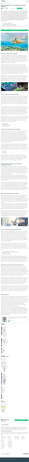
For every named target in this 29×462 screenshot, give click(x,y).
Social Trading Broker (3, 444)
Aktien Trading (9, 441)
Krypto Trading (9, 443)
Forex (4, 404)
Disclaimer (25, 8)
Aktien (2, 404)
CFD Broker (2, 441)
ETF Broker (2, 443)
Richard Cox (10, 320)
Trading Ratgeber (10, 445)
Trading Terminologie (10, 442)
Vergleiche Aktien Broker (3, 410)
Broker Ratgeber (10, 444)
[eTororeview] (3, 408)
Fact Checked (19, 8)
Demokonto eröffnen (14, 30)
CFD (5, 404)
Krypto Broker (2, 442)
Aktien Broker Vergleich (15, 159)
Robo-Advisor (2, 445)
